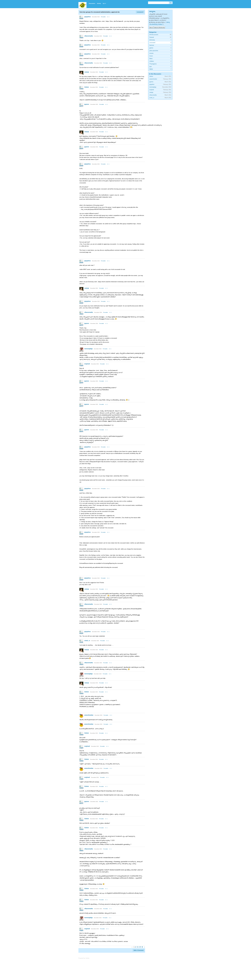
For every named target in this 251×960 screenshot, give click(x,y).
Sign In (104, 3)
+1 (107, 16)
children (151, 61)
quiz (150, 66)
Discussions (92, 3)
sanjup (86, 72)
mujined (87, 364)
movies (151, 53)
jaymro (86, 104)
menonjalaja (88, 348)
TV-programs (153, 64)
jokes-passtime (153, 50)
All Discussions (153, 34)
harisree (151, 45)
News (151, 58)
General (151, 37)
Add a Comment (138, 950)
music (151, 56)
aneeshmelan (88, 715)
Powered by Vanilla (83, 958)
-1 (108, 16)
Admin (86, 87)
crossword (140, 12)
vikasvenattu (88, 36)
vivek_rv (87, 640)
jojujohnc (87, 16)
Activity (99, 3)
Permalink (103, 16)
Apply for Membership (159, 27)
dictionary (152, 40)
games (151, 48)
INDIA (151, 69)
